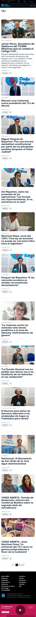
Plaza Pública (5, 136)
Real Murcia (25, 1)
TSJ (2, 495)
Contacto (22, 576)
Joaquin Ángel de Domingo (9, 408)
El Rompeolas (5, 456)
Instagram (22, 582)
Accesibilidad (5, 590)
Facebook (22, 580)
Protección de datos (8, 586)
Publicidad (4, 580)
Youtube (21, 584)
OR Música (30, 607)
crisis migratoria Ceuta (11, 1)
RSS (20, 586)
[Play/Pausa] (20, 610)
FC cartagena (31, 1)
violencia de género (6, 322)
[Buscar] (33, 5)
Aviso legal (4, 588)
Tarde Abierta (4, 98)
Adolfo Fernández (6, 40)
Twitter (21, 578)
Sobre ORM (5, 576)
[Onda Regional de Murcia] (5, 5)
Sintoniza (4, 578)
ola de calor (19, 1)
